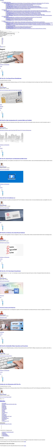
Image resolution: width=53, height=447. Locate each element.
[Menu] (0, 45)
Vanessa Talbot (2, 353)
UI (11, 355)
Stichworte (2, 34)
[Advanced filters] (10, 31)
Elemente (1, 106)
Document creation (8, 90)
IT (2, 42)
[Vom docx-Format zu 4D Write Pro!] (11, 293)
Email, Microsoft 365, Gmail (6, 416)
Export (14, 90)
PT (2, 40)
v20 (0, 222)
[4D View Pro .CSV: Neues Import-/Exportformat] (11, 255)
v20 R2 (1, 187)
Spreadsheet (20, 90)
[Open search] (0, 30)
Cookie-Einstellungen (5, 435)
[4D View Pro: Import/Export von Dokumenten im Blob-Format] (11, 143)
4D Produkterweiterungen (6, 2)
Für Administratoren (5, 16)
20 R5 (1, 108)
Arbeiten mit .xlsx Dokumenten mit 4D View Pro (10, 384)
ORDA (3, 420)
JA (2, 43)
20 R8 (1, 66)
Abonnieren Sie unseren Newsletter (6, 423)
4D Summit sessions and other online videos (9, 404)
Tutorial (3, 410)
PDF (16, 130)
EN (2, 39)
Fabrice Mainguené (3, 87)
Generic (3, 413)
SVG (21, 130)
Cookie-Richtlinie (5, 434)
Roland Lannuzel (3, 127)
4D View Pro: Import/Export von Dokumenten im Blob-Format (13, 158)
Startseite (1, 46)
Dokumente (2, 295)
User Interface (4, 408)
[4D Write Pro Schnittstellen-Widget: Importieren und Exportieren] (11, 330)
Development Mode (5, 418)
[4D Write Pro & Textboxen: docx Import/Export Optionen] (11, 220)
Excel (12, 90)
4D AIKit (3, 411)
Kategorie (1, 32)
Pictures (19, 130)
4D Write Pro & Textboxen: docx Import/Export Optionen (12, 232)
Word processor (28, 130)
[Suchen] (11, 31)
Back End (3, 409)
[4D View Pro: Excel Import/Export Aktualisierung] (11, 62)
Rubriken (2, 401)
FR (2, 38)
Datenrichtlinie (4, 433)
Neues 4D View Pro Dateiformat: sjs (7, 197)
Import (16, 90)
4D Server (3, 405)
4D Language (4, 419)
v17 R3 (1, 372)
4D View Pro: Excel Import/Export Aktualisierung (10, 78)
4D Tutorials (4, 403)
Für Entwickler (4, 9)
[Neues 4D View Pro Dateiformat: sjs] (11, 182)
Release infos (4, 407)
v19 (0, 297)
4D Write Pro (2, 130)
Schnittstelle (2, 332)
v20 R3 (1, 148)
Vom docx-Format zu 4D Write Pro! (7, 307)
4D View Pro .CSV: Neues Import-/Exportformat (10, 271)
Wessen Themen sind (3, 33)
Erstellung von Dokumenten (4, 64)
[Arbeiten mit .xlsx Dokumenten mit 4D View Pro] (11, 368)
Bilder (1, 104)
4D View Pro (2, 90)
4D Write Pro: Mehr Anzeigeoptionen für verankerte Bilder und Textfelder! (16, 120)
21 (0, 68)
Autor (1, 35)
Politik (25, 441)
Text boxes (24, 130)
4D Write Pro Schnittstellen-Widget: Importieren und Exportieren (14, 345)
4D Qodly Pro (4, 417)
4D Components (4, 412)
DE (1, 36)
